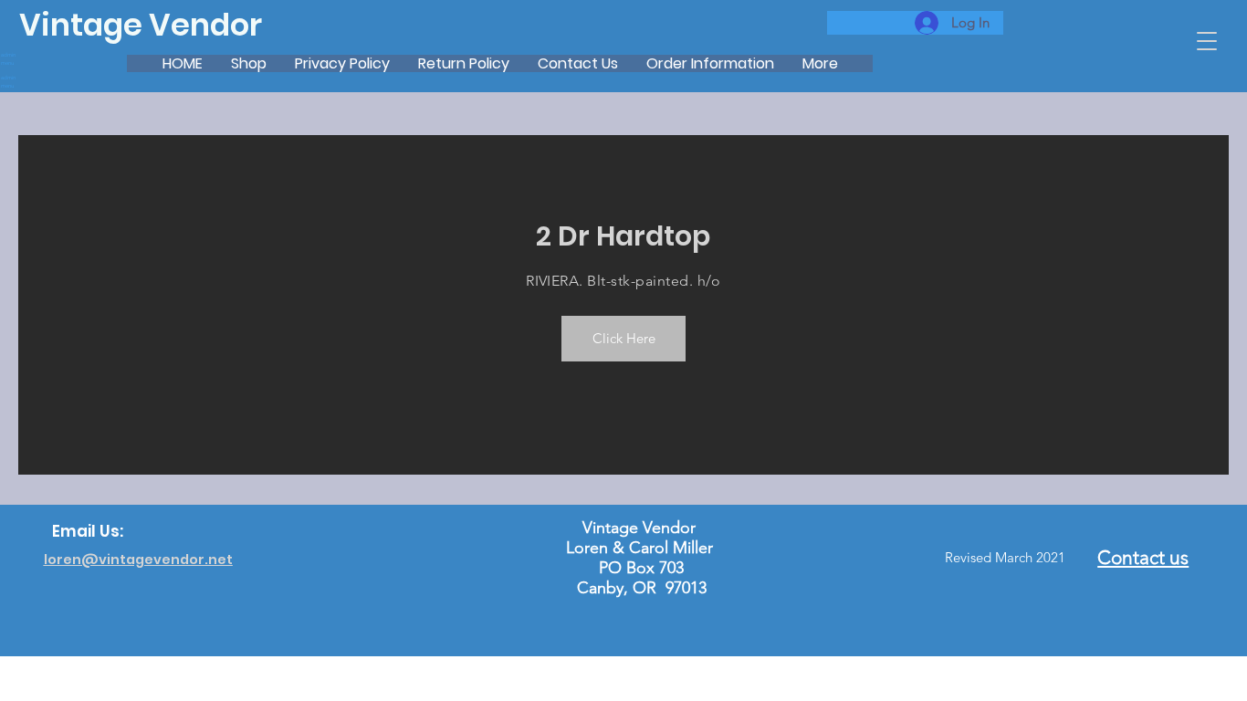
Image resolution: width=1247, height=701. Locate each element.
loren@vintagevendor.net (138, 559)
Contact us (1143, 557)
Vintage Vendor (140, 25)
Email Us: (87, 531)
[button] (1207, 41)
